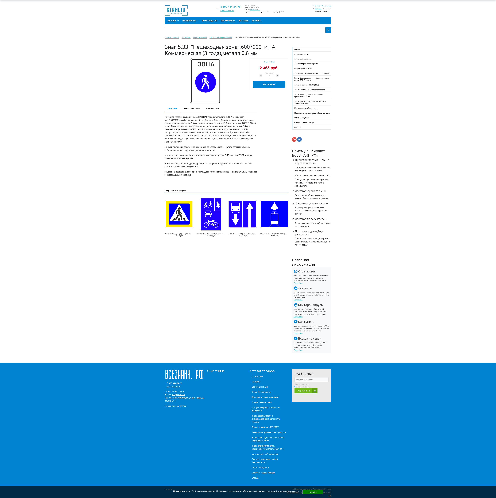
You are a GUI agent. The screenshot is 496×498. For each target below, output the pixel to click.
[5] (274, 61)
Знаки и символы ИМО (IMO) (306, 84)
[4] (272, 61)
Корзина (318, 9)
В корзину (269, 84)
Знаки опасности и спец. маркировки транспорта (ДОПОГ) (310, 102)
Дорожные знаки (301, 54)
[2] (267, 61)
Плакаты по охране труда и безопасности (312, 112)
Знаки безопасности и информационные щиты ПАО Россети (311, 79)
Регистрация (326, 6)
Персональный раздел (175, 405)
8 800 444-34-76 (230, 6)
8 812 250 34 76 (227, 10)
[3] (269, 61)
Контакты (256, 381)
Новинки (297, 49)
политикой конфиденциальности (283, 491)
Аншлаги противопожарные (306, 63)
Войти (317, 6)
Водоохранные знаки (303, 68)
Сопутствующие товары (304, 122)
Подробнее (298, 283)
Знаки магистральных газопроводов (309, 89)
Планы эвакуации (301, 117)
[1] (265, 61)
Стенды (297, 127)
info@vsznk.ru (255, 10)
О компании (257, 376)
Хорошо (313, 491)
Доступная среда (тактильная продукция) (312, 73)
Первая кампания (303, 387)
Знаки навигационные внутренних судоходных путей (308, 95)
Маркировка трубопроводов (306, 108)
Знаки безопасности (302, 58)
